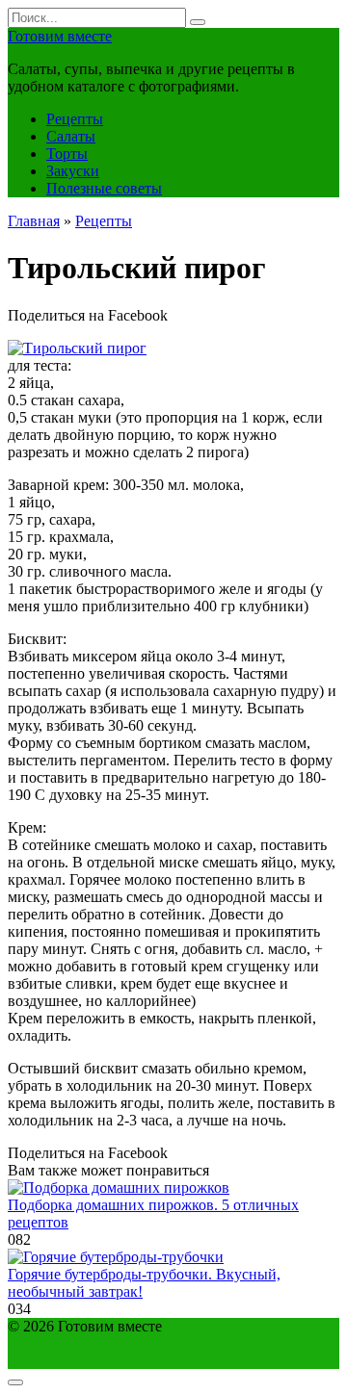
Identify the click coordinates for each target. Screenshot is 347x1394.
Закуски (72, 171)
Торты (67, 153)
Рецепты (74, 119)
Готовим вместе (60, 36)
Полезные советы (104, 188)
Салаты (70, 136)
